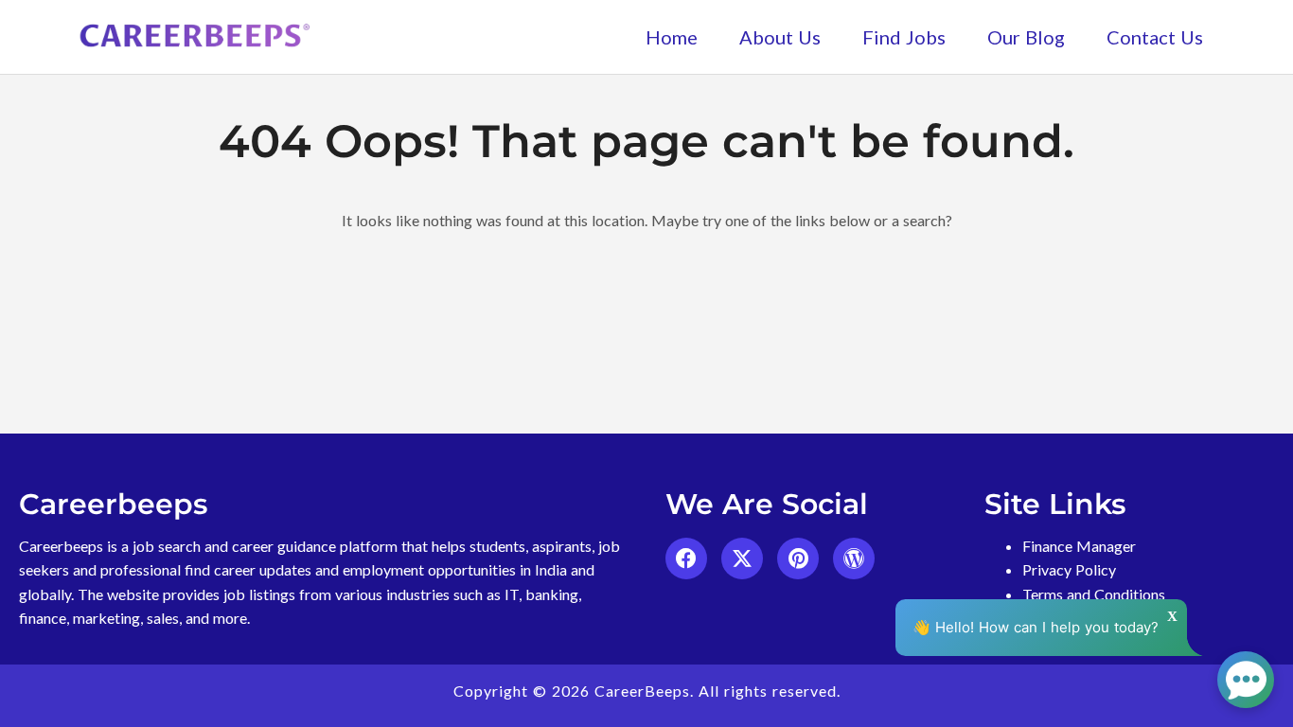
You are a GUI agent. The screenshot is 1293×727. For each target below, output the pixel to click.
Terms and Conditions (1093, 594)
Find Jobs (904, 37)
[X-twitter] (742, 558)
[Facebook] (686, 558)
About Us (780, 37)
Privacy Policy (1069, 569)
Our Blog (1026, 37)
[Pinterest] (798, 558)
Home (672, 37)
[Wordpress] (854, 558)
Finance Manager (1079, 546)
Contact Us (1155, 37)
